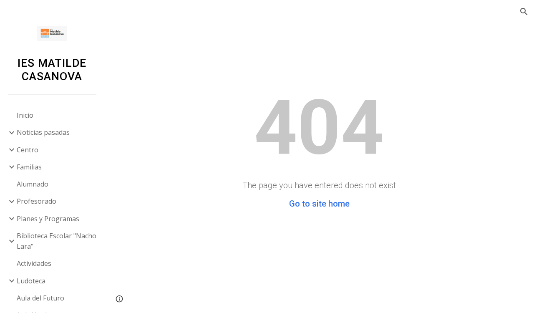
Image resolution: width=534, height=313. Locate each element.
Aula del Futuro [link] (40, 298)
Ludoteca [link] (31, 280)
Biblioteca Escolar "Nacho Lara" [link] (56, 241)
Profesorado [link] (36, 201)
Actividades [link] (34, 263)
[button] (524, 12)
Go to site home (319, 204)
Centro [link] (27, 149)
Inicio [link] (25, 115)
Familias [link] (29, 167)
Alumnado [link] (32, 184)
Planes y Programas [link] (48, 218)
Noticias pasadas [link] (43, 132)
